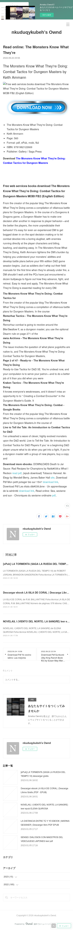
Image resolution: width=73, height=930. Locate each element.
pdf (54, 495)
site (53, 477)
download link (50, 482)
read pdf (17, 473)
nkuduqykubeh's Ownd (37, 32)
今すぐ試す (46, 15)
